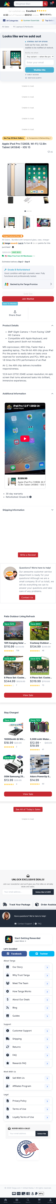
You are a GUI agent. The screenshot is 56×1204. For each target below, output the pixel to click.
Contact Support (25, 923)
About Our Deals (21, 999)
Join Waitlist (28, 299)
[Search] (45, 3)
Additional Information (14, 393)
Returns (17, 1046)
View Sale (28, 695)
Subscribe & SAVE (43, 892)
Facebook (16, 953)
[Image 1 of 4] (25, 211)
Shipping (17, 1038)
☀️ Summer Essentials (30, 20)
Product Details (11, 325)
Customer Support (22, 1030)
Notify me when (31, 53)
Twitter (44, 953)
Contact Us (27, 597)
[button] (13, 247)
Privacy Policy (19, 1100)
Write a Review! (28, 555)
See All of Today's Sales (28, 809)
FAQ (39, 923)
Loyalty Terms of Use (23, 1117)
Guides (16, 1015)
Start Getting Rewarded (27, 938)
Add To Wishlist (10, 303)
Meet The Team (20, 983)
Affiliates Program (22, 1086)
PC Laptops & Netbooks (23, 27)
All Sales (5, 27)
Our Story (18, 967)
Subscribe (41, 1133)
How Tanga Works (22, 991)
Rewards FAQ (19, 1063)
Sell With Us (19, 1077)
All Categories (12, 21)
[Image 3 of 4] (28, 211)
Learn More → (20, 941)
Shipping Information (13, 510)
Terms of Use (19, 1108)
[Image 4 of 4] (30, 211)
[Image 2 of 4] (27, 211)
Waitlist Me (40, 70)
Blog (15, 1007)
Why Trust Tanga (21, 975)
